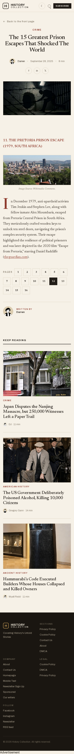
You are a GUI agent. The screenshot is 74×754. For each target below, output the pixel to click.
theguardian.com (16, 257)
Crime (36, 30)
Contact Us (46, 640)
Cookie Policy (47, 634)
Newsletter (9, 721)
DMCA (43, 651)
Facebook (9, 710)
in (37, 70)
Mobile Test (9, 681)
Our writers (9, 697)
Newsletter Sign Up (13, 686)
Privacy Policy (48, 629)
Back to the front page (18, 21)
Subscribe (62, 6)
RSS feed (8, 727)
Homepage (9, 675)
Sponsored (9, 692)
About (43, 645)
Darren (21, 61)
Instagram (9, 716)
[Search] (49, 6)
